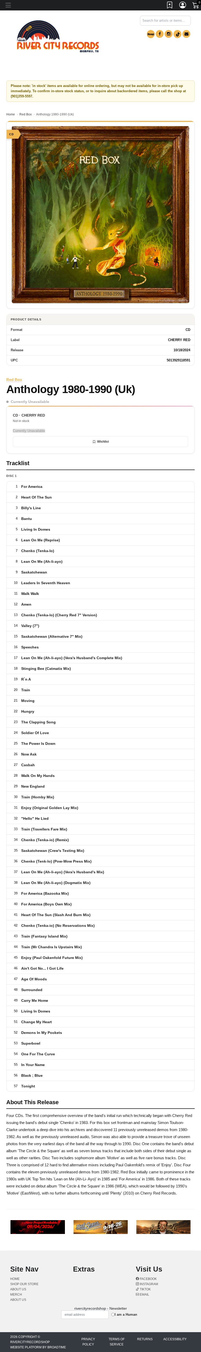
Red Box (25, 114)
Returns (145, 1339)
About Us (18, 1300)
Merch (16, 1294)
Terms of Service (117, 1341)
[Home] (57, 36)
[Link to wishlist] (170, 6)
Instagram (148, 1284)
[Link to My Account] (183, 6)
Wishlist (103, 441)
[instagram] (168, 34)
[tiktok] (177, 34)
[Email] (186, 34)
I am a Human (126, 1314)
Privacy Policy (88, 1341)
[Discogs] (150, 34)
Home (10, 114)
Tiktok (145, 1289)
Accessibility (175, 1339)
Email (144, 1294)
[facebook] (159, 34)
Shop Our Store (24, 1284)
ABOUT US (18, 1289)
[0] (196, 6)
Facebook (148, 1279)
